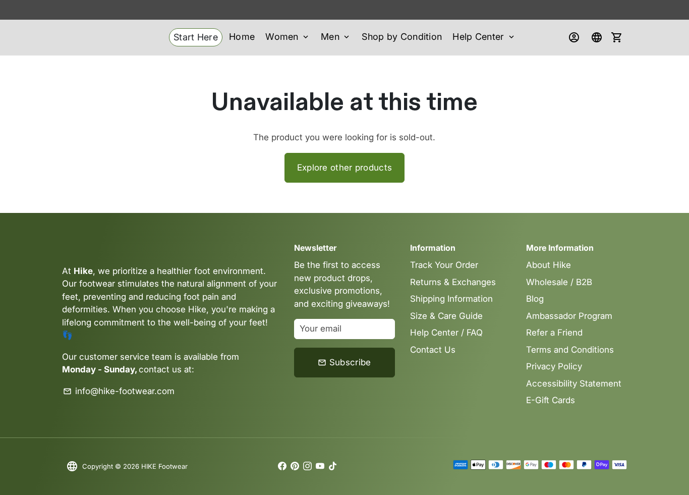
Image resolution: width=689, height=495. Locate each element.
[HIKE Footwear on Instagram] (307, 466)
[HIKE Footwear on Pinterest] (295, 466)
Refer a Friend (554, 332)
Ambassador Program (569, 316)
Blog (535, 299)
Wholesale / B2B (559, 282)
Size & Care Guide (446, 316)
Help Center (484, 36)
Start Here (196, 37)
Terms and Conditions (570, 350)
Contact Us (432, 350)
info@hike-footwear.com (119, 391)
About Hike (548, 265)
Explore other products (344, 167)
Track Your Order (444, 265)
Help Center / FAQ (446, 332)
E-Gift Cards (550, 400)
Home (242, 36)
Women (287, 36)
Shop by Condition (402, 36)
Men (336, 36)
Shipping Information (451, 299)
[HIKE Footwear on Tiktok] (332, 466)
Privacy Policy (554, 366)
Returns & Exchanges (453, 282)
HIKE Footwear (164, 466)
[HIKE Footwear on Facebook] (282, 466)
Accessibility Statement (573, 383)
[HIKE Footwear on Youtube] (320, 466)
